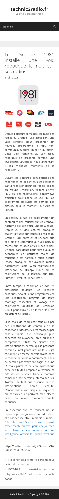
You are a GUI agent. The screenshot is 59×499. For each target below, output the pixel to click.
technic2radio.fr (29, 9)
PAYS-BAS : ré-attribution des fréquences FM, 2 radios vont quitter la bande (29, 474)
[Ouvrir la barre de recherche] (54, 26)
